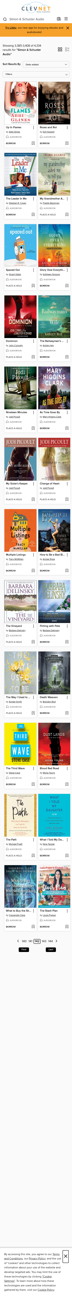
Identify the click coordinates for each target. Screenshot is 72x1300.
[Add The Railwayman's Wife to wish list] (67, 357)
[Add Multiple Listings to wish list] (33, 571)
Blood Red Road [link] (49, 768)
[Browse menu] (66, 19)
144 (50, 941)
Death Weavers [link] (49, 697)
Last (51, 949)
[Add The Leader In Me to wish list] (33, 215)
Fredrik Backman (51, 203)
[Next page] (56, 941)
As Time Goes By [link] (50, 412)
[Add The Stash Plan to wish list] (67, 927)
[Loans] (59, 19)
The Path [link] (11, 839)
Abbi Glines (14, 132)
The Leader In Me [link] (16, 198)
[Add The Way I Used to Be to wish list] (33, 713)
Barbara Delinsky (17, 630)
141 (30, 941)
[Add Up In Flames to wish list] (33, 143)
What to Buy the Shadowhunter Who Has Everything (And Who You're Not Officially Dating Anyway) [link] (19, 910)
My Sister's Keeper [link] (17, 483)
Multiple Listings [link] (16, 554)
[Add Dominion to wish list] (33, 357)
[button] (60, 50)
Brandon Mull (49, 701)
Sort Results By (12, 64)
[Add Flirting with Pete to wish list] (67, 642)
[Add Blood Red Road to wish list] (67, 784)
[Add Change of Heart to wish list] (67, 499)
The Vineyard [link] (14, 626)
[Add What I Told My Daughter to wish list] (67, 856)
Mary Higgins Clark (52, 416)
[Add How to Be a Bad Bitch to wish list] (67, 571)
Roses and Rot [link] (48, 127)
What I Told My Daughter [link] (53, 839)
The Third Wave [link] (15, 768)
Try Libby (10, 28)
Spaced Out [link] (13, 270)
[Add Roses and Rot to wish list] (67, 143)
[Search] (5, 19)
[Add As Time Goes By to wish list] (67, 428)
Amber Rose (49, 559)
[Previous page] (18, 941)
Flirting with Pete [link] (50, 626)
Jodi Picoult (14, 416)
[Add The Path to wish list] (33, 856)
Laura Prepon (49, 915)
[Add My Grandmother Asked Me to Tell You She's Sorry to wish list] (67, 215)
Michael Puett (15, 844)
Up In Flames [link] (13, 127)
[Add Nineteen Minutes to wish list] (33, 428)
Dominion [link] (12, 341)
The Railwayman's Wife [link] (53, 341)
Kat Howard (48, 132)
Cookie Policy (46, 1290)
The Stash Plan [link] (49, 910)
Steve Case (14, 773)
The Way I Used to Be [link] (18, 697)
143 (44, 941)
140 (24, 941)
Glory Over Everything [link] (53, 270)
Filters (9, 74)
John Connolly (16, 345)
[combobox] (28, 19)
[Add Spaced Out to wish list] (33, 286)
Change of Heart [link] (49, 483)
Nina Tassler (49, 844)
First (23, 949)
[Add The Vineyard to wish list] (33, 642)
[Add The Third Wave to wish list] (33, 784)
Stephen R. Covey (17, 203)
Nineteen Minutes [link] (16, 412)
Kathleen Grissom (51, 274)
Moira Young (49, 773)
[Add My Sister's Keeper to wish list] (33, 499)
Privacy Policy (37, 1258)
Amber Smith (15, 701)
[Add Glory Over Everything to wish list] (67, 286)
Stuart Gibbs (15, 274)
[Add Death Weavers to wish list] (67, 713)
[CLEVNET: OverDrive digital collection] (36, 7)
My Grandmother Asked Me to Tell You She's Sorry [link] (53, 198)
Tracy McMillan (16, 559)
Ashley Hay (48, 345)
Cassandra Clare (17, 915)
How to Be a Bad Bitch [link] (53, 554)
